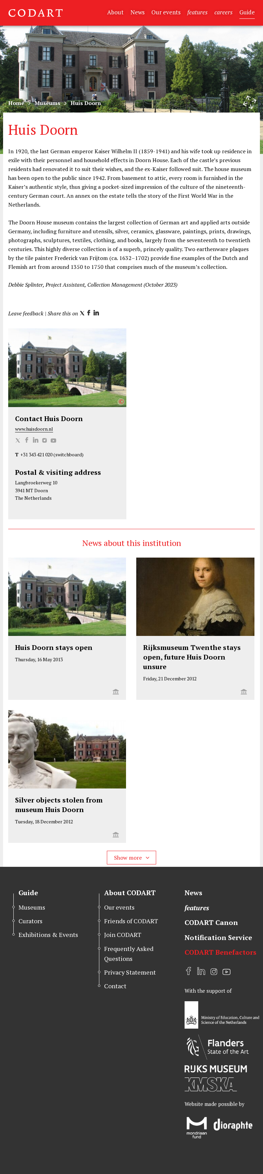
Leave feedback (25, 313)
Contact (115, 986)
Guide (247, 12)
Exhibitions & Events (48, 934)
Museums (47, 103)
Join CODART (122, 934)
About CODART (130, 892)
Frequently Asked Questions (128, 953)
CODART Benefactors (220, 952)
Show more (128, 857)
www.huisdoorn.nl (34, 429)
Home (16, 103)
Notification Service (218, 937)
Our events (165, 12)
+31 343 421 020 (36, 454)
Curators (30, 921)
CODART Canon (211, 922)
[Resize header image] (249, 102)
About (115, 12)
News (137, 12)
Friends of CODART (131, 921)
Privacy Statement (130, 972)
